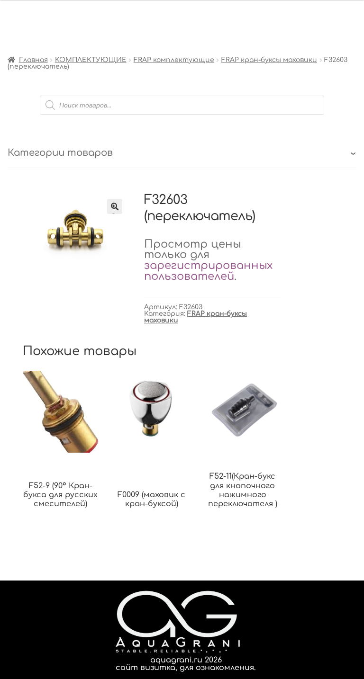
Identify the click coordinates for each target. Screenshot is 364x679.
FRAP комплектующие (174, 59)
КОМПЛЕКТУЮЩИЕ (91, 59)
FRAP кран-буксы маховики (269, 59)
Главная (33, 59)
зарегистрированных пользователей (208, 270)
